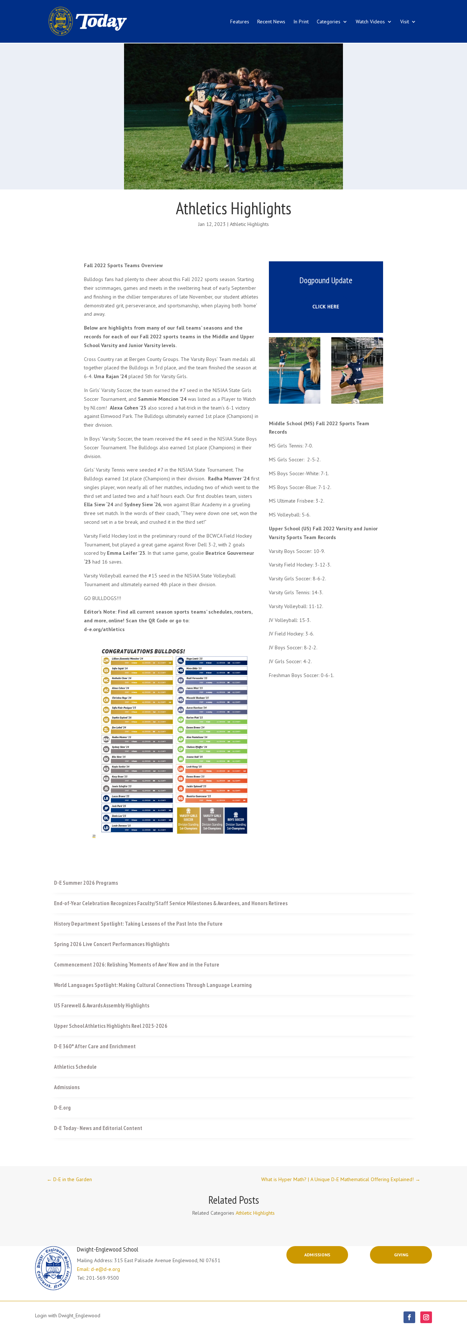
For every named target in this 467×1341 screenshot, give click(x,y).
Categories (328, 21)
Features (239, 21)
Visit (404, 21)
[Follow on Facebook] (409, 1317)
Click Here (325, 306)
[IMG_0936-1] (357, 402)
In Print (301, 21)
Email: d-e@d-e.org (98, 1269)
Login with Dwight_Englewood (67, 1315)
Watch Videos (370, 21)
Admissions (317, 1254)
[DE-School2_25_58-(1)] (294, 402)
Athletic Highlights (249, 224)
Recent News (271, 21)
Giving (401, 1254)
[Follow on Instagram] (426, 1317)
